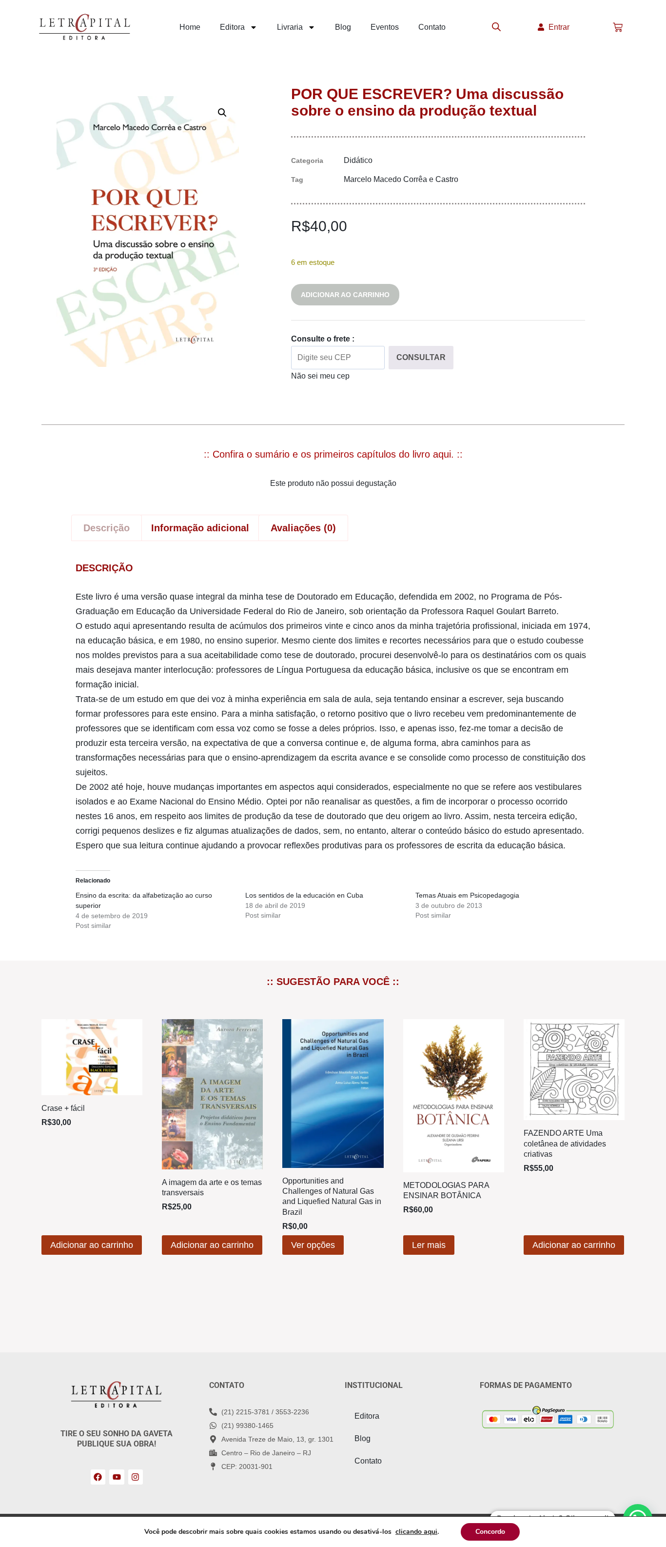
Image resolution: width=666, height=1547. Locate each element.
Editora (232, 27)
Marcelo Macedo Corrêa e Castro (401, 179)
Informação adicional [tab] (200, 527)
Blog (343, 27)
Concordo (490, 1531)
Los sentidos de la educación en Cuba (304, 895)
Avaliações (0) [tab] (303, 527)
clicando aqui (416, 1531)
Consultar (421, 357)
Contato (432, 27)
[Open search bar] (496, 27)
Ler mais (429, 1245)
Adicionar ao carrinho (345, 295)
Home (189, 27)
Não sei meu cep (320, 376)
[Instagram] (135, 1477)
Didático (358, 160)
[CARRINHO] (618, 27)
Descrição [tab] (106, 527)
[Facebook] (98, 1477)
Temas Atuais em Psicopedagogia (467, 895)
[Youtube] (116, 1477)
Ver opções (313, 1245)
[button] (222, 112)
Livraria (290, 27)
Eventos (385, 27)
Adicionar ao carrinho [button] (91, 1245)
